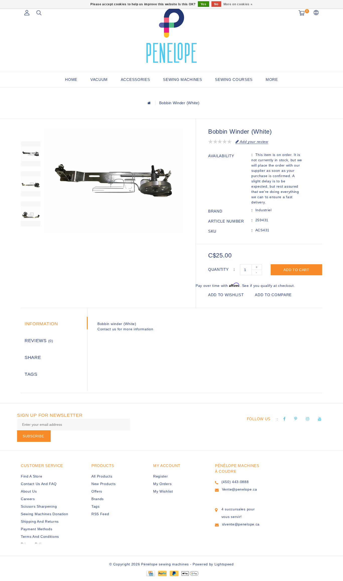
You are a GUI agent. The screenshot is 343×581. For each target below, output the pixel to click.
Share (33, 357)
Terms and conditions (40, 537)
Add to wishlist (226, 295)
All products (101, 476)
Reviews (39, 340)
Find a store (31, 476)
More (272, 79)
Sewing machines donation (44, 514)
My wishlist (163, 491)
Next (30, 235)
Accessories (135, 79)
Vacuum (99, 79)
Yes (203, 4)
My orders (162, 484)
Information (41, 323)
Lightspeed (224, 564)
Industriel (263, 210)
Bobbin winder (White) (179, 103)
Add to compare (273, 295)
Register (160, 476)
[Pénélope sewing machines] (171, 35)
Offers (96, 491)
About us (29, 491)
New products (103, 484)
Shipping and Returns (40, 521)
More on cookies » (238, 4)
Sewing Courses (234, 79)
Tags (31, 374)
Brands (97, 499)
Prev (30, 132)
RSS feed (100, 514)
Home (71, 79)
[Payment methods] (150, 573)
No (216, 4)
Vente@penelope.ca (239, 489)
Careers (28, 499)
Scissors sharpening (39, 506)
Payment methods (36, 529)
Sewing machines (182, 79)
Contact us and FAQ (39, 484)
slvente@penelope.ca (241, 524)
